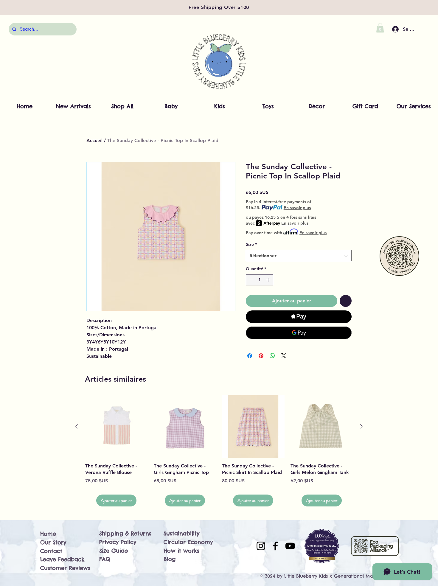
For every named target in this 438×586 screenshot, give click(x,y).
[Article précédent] (76, 426)
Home (48, 533)
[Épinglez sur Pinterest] (261, 355)
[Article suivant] (361, 426)
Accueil (94, 140)
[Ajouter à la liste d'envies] (346, 301)
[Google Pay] (299, 333)
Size (251, 244)
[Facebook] (275, 546)
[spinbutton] (259, 280)
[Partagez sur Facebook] (249, 355)
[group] (219, 451)
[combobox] (299, 255)
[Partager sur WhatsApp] (272, 355)
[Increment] (268, 280)
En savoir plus (297, 207)
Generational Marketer (360, 576)
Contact (51, 551)
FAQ (104, 559)
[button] (380, 27)
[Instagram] (261, 546)
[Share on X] (283, 355)
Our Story (53, 542)
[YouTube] (290, 546)
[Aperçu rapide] (116, 426)
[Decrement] (250, 280)
